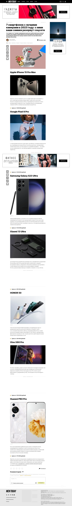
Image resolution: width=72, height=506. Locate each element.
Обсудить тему (42, 40)
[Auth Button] (65, 1)
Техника (7, 22)
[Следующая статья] (36, 486)
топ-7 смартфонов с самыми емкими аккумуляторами (28, 463)
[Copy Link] (7, 55)
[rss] (6, 494)
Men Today (12, 2)
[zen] (12, 494)
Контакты (7, 501)
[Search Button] (63, 1)
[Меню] (6, 1)
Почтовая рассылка (60, 1)
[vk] (8, 494)
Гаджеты (11, 22)
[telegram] (10, 494)
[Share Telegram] (7, 52)
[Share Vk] (7, 46)
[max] (14, 494)
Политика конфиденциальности (11, 497)
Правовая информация (9, 499)
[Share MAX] (7, 49)
